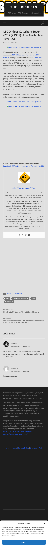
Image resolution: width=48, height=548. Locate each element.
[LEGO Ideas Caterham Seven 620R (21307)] (24, 47)
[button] (45, 523)
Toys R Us (38, 57)
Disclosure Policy (36, 448)
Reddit (41, 166)
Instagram (25, 166)
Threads (34, 166)
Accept (24, 542)
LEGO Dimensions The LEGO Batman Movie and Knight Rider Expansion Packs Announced (23, 321)
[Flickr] (29, 235)
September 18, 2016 (10, 43)
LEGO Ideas (9, 302)
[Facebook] (19, 235)
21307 (7, 298)
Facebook (7, 166)
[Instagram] (26, 235)
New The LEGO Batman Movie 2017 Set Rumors (21, 311)
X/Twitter (16, 166)
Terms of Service (11, 448)
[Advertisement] (24, 135)
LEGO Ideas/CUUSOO (14, 294)
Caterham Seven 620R (20, 298)
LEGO (33, 298)
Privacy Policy (23, 448)
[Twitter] (22, 235)
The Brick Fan (24, 7)
